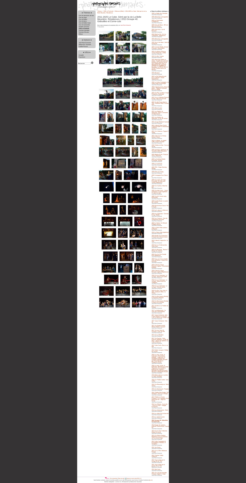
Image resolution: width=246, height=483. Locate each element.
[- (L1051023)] (125, 284)
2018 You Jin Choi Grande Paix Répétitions (159, 255)
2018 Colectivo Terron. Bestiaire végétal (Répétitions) (160, 271)
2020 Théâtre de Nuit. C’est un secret (160, 145)
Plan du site (121, 478)
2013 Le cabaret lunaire (158, 417)
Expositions (82, 57)
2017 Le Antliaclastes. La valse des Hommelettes (159, 311)
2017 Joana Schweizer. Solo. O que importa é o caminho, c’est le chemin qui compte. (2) (160, 316)
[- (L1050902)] (131, 145)
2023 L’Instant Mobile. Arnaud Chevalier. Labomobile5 (160, 47)
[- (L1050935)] (123, 191)
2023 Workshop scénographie (160, 39)
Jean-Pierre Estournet (85, 42)
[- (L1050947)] (123, 214)
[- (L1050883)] (123, 122)
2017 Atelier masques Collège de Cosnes (160, 350)
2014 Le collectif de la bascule (160, 413)
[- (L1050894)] (135, 133)
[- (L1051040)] (123, 307)
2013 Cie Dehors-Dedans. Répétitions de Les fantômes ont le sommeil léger (160, 437)
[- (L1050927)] (131, 180)
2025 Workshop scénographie (160, 17)
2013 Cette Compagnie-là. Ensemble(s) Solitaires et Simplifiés (159, 443)
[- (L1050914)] (143, 157)
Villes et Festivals (84, 28)
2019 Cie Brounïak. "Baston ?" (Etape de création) (160, 250)
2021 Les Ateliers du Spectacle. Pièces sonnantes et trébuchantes (160, 113)
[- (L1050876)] (135, 110)
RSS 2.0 (139, 478)
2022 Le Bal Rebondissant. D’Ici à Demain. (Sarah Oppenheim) (159, 78)
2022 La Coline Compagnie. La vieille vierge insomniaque (160, 82)
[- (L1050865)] (131, 75)
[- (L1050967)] (137, 238)
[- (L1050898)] (107, 145)
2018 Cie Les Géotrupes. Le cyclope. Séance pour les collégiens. (159, 281)
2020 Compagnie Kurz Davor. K (160, 176)
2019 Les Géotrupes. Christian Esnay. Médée (160, 214)
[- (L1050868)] (106, 99)
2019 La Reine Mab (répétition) (160, 232)
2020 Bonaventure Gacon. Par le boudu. (160, 206)
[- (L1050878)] (102, 122)
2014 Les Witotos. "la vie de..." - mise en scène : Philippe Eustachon (160, 405)
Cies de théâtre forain (85, 23)
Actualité (81, 55)
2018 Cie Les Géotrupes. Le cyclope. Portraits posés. (159, 286)
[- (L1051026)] (106, 296)
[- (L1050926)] (119, 180)
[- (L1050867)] (133, 87)
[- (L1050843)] (123, 41)
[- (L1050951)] (109, 226)
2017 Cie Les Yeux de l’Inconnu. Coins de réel (158, 331)
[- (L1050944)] (110, 214)
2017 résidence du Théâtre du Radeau (160, 306)
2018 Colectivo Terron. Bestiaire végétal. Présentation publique (160, 266)
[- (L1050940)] (119, 203)
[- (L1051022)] (111, 284)
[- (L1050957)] (139, 226)
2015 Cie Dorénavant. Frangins (160, 389)
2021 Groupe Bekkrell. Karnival (160, 122)
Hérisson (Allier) (119, 11)
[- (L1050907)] (106, 157)
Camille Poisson (83, 46)
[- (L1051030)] (139, 296)
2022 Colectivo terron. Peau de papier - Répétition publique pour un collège (160, 88)
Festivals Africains (84, 32)
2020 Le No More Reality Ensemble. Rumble (158, 159)
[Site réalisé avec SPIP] (107, 478)
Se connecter (113, 478)
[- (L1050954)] (125, 226)
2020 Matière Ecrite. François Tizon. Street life (160, 155)
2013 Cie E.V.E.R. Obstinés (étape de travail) (159, 431)
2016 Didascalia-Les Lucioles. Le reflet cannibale (160, 375)
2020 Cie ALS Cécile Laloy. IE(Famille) (159, 197)
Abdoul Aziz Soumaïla (85, 44)
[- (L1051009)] (125, 272)
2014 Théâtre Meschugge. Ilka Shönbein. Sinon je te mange (160, 393)
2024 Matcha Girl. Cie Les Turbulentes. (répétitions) (159, 35)
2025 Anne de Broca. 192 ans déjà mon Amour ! (160, 25)
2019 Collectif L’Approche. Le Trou (160, 241)
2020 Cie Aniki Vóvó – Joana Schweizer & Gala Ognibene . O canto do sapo (160, 192)
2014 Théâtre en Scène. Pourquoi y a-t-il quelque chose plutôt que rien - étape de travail (160, 398)
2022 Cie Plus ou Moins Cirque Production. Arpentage (160, 93)
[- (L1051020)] (139, 272)
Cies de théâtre (83, 19)
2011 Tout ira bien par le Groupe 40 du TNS (158, 460)
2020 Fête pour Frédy (158, 171)
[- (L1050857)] (139, 64)
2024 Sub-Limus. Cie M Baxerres (158, 30)
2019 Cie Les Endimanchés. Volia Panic (159, 245)
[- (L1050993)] (139, 261)
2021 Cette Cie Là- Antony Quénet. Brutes (159, 136)
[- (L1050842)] (106, 41)
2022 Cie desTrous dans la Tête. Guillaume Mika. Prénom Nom (160, 103)
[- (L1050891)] (118, 133)
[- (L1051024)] (136, 284)
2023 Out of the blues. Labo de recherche (160, 43)
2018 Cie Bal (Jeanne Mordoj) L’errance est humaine (160, 301)
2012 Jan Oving (156, 447)
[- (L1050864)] (115, 75)
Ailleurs (81, 34)
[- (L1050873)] (123, 110)
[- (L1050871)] (139, 99)
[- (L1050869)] (123, 99)
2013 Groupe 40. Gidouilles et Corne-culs (160, 421)
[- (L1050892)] (127, 133)
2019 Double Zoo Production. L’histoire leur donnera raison (160, 236)
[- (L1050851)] (106, 64)
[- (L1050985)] (127, 261)
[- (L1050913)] (135, 157)
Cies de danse (83, 21)
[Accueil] (99, 7)
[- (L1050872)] (106, 110)
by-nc (150, 480)
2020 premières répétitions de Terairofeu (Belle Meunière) (160, 150)
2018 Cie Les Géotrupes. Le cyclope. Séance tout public (159, 276)
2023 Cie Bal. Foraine (158, 56)
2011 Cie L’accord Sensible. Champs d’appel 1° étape (159, 473)
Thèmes (99, 11)
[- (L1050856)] (123, 64)
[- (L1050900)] (121, 145)
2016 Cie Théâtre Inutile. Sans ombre (160, 380)
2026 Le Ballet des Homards (159, 13)
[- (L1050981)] (110, 261)
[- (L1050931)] (106, 191)
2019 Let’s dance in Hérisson (160, 210)
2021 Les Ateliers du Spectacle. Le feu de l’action (159, 118)
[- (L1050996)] (109, 272)
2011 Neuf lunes (156, 469)
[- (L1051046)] (139, 307)
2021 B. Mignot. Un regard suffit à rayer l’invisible (159, 141)
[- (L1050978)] (137, 249)
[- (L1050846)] (106, 52)
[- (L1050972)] (123, 249)
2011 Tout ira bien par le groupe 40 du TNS (158, 465)
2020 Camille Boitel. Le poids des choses (160, 201)
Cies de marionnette (84, 25)
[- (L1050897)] (144, 133)
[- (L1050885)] (139, 122)
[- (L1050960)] (109, 238)
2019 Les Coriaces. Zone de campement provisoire (159, 219)
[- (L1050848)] (123, 52)
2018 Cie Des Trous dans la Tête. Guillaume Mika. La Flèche (159, 292)
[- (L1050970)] (109, 249)
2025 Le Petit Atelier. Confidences (157, 21)
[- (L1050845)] (139, 41)
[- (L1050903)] (140, 145)
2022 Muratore (156, 73)
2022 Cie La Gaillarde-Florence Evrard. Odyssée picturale (160, 98)
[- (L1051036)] (106, 307)
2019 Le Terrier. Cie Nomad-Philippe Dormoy (159, 223)
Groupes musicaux (84, 26)
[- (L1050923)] (106, 180)
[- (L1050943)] (135, 203)
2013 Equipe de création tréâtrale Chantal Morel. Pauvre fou (160, 426)
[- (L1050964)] (123, 238)
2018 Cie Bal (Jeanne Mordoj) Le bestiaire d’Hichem (160, 297)
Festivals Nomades (84, 30)
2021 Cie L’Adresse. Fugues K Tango (160, 132)
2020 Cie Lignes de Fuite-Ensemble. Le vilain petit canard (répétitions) (159, 181)
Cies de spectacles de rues (86, 15)
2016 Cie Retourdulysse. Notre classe (160, 385)
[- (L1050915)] (106, 168)
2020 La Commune (157, 163)
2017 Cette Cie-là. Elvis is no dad (160, 346)
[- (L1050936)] (139, 191)
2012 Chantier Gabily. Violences (158, 456)
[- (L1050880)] (111, 122)
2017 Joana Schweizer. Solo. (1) (160, 321)
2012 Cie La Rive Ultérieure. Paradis (159, 451)
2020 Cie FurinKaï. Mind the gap (159, 186)
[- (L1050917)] (119, 168)
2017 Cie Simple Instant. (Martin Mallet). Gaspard (158, 326)
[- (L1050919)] (135, 168)
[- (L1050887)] (106, 133)
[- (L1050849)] (139, 52)
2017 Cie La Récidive (157, 335)
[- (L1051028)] (123, 296)
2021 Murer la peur (157, 108)
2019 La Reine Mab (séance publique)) (159, 228)
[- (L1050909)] (123, 157)
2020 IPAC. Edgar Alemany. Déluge (159, 167)
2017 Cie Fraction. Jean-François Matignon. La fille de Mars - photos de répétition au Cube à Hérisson (160, 340)
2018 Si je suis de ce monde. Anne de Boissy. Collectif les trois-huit (160, 260)
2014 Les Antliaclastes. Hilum (160, 410)
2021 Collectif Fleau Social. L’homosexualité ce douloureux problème (160, 127)
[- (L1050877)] (143, 110)
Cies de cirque (83, 17)
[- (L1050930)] (143, 180)
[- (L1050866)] (112, 87)
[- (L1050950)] (135, 214)
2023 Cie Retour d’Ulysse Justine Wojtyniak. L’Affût (159, 52)
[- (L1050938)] (106, 203)
